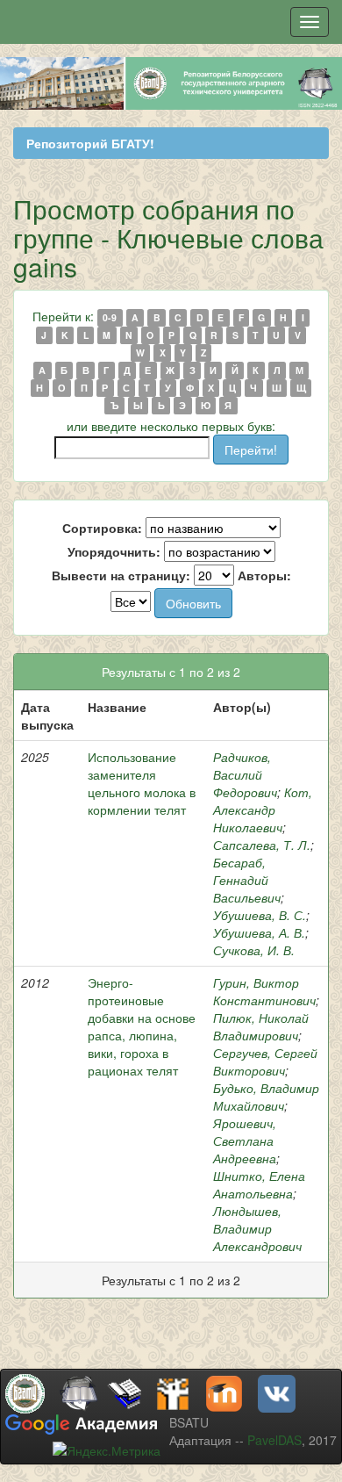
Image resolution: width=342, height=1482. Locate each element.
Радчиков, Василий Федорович (245, 774)
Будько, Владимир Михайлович (266, 1096)
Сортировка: (102, 527)
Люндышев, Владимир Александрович (257, 1228)
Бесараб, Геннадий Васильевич (247, 879)
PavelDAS (274, 1440)
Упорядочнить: (114, 551)
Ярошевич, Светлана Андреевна (244, 1140)
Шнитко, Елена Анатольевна (259, 1184)
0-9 (110, 317)
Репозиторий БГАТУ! (90, 143)
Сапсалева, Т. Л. (261, 844)
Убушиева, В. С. (259, 915)
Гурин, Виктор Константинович (264, 991)
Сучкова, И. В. (254, 950)
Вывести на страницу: (121, 575)
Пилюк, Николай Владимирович (261, 1026)
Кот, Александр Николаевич (262, 809)
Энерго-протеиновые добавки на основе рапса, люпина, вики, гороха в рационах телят (142, 1026)
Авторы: (264, 575)
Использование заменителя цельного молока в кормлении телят (142, 783)
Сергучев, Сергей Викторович (265, 1061)
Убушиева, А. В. (259, 932)
